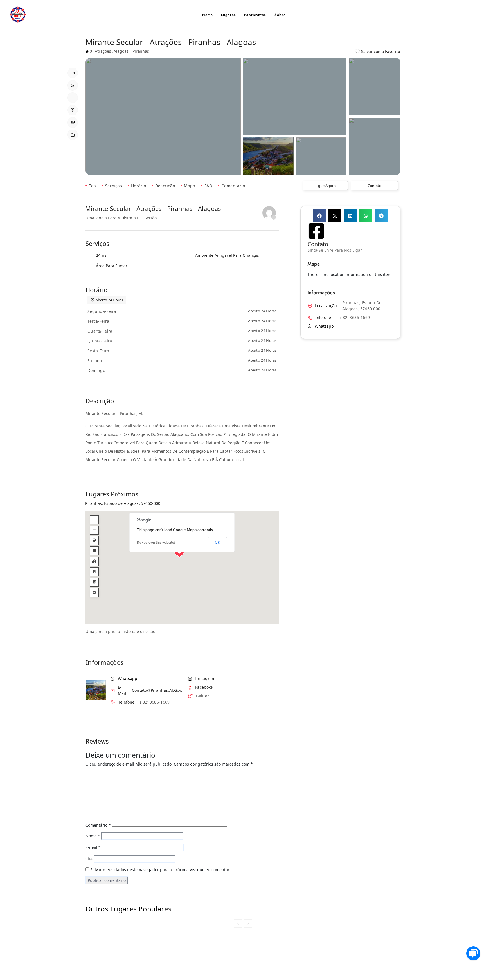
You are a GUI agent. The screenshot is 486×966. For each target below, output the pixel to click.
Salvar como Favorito (380, 51)
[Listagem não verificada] (269, 213)
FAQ (208, 185)
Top (92, 185)
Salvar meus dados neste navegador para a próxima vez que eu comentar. (160, 869)
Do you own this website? (156, 543)
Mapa (189, 185)
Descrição (165, 185)
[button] (319, 215)
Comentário (233, 185)
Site (89, 859)
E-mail (93, 847)
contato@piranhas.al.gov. (157, 690)
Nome (93, 835)
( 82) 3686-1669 (155, 702)
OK (217, 542)
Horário (138, 185)
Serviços (113, 185)
